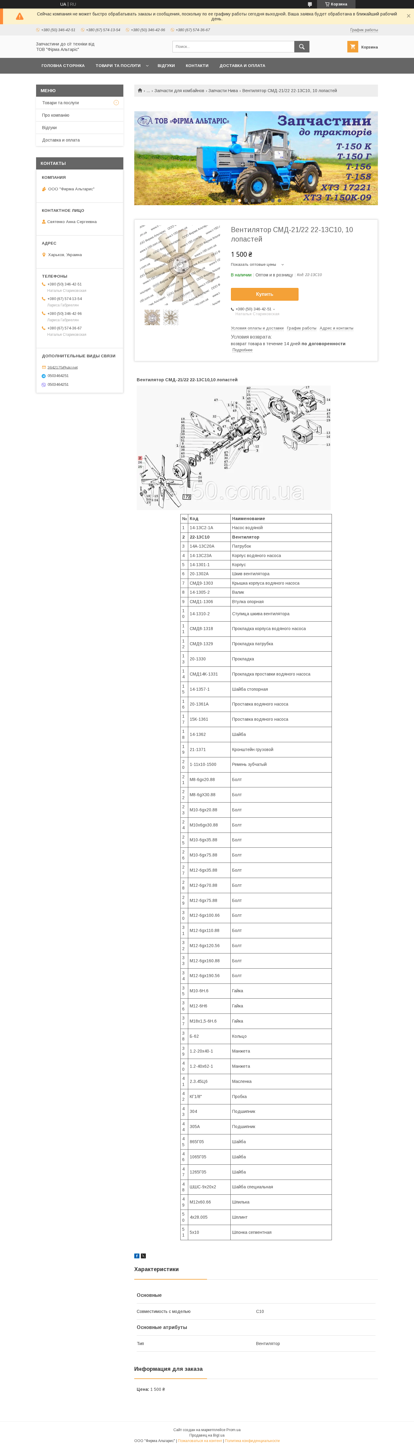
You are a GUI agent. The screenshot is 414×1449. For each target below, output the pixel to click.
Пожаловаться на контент (200, 1441)
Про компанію (55, 115)
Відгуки (166, 65)
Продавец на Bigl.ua (207, 1435)
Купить (264, 294)
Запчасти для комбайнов (179, 90)
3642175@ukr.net (63, 367)
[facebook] (136, 1256)
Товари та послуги (118, 65)
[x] (143, 1256)
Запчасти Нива (223, 90)
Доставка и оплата (242, 65)
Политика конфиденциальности (252, 1441)
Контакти (197, 65)
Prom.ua (233, 1430)
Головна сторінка (63, 65)
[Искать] (301, 46)
